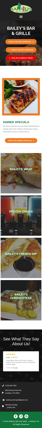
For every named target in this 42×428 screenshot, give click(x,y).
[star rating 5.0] (21, 354)
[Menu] (21, 16)
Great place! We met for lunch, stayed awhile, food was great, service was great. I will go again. (21, 362)
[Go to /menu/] (21, 173)
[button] (21, 41)
